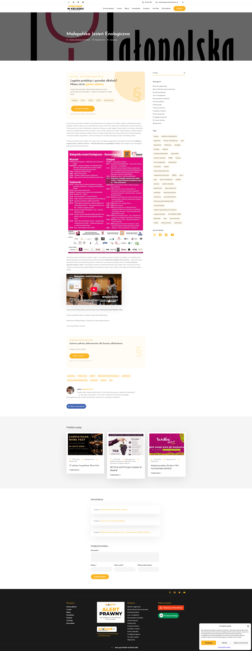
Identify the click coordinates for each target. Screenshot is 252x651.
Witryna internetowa (145, 565)
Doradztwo (136, 8)
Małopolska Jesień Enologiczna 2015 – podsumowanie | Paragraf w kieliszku (125, 532)
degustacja (71, 376)
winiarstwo (94, 380)
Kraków (92, 376)
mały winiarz (172, 162)
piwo (155, 179)
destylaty (177, 145)
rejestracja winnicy (170, 192)
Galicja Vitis (175, 153)
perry (181, 175)
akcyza (156, 136)
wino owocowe (174, 218)
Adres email (119, 565)
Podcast (146, 8)
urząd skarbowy (159, 205)
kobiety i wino (82, 376)
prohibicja (157, 192)
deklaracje (167, 145)
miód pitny (157, 166)
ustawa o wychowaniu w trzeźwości (165, 210)
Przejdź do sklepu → (83, 108)
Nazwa (94, 565)
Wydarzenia (113, 40)
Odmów (224, 643)
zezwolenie (178, 223)
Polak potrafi (157, 105)
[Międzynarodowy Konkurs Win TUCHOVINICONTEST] (166, 444)
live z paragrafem (159, 162)
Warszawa (157, 218)
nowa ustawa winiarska (161, 171)
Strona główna (108, 8)
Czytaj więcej (74, 470)
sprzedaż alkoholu (170, 197)
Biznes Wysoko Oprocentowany (164, 89)
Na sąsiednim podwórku (161, 98)
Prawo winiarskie (158, 114)
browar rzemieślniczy (171, 140)
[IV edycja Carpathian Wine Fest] (85, 444)
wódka (156, 223)
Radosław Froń (100, 40)
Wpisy (127, 8)
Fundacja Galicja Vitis (161, 153)
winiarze (103, 380)
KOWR (170, 158)
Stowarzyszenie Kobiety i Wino (77, 380)
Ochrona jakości (158, 102)
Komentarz (95, 550)
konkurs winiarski (159, 158)
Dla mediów (166, 8)
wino (110, 380)
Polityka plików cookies (224, 647)
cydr (182, 140)
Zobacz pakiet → (79, 356)
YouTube (155, 8)
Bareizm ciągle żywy (160, 86)
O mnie (119, 8)
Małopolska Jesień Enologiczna (108, 376)
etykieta (165, 149)
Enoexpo (156, 149)
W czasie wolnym (159, 120)
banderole (157, 140)
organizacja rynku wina (161, 175)
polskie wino (126, 376)
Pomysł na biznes (159, 108)
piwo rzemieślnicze (166, 179)
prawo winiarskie (170, 188)
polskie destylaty (167, 184)
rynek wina (157, 197)
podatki (178, 179)
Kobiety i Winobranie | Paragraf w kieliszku (113, 510)
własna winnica (166, 223)
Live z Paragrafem (159, 95)
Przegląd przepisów (160, 117)
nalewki (166, 166)
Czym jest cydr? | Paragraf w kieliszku (112, 521)
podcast (156, 184)
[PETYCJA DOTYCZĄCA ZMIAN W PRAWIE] (126, 444)
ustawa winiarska (159, 214)
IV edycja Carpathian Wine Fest (84, 466)
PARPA (174, 175)
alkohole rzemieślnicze (169, 136)
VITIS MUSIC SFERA (174, 214)
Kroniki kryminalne (159, 92)
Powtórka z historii (159, 111)
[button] (248, 626)
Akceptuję (208, 643)
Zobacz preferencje (241, 643)
